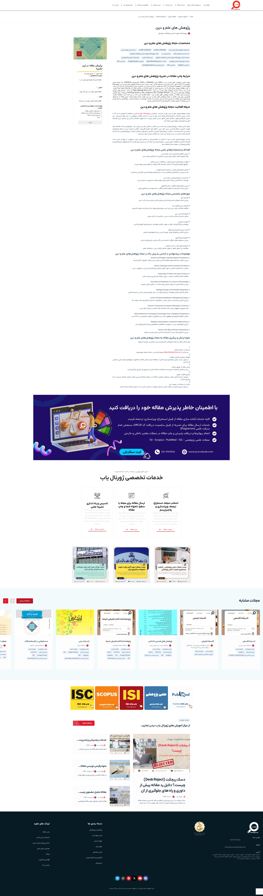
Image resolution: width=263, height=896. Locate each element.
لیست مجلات (157, 5)
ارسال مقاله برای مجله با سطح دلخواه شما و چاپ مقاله (131, 506)
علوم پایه (99, 847)
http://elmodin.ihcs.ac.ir (173, 352)
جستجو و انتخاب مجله (194, 5)
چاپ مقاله (46, 832)
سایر (98, 117)
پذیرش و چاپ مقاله (93, 115)
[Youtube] (140, 878)
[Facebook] (145, 878)
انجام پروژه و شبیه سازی (41, 843)
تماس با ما (115, 5)
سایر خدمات (168, 5)
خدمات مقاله (181, 5)
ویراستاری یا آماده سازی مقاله (90, 113)
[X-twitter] (134, 878)
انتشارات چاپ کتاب (43, 838)
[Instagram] (123, 878)
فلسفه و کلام (160, 17)
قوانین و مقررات (44, 860)
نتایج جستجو (183, 17)
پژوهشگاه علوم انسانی (142, 114)
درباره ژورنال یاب (128, 5)
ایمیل (99, 87)
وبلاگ (48, 854)
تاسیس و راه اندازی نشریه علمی (97, 505)
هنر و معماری (97, 852)
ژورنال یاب (206, 5)
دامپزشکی (99, 863)
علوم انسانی (172, 17)
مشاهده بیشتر (25, 601)
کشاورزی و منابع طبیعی (94, 858)
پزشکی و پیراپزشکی (95, 830)
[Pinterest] (128, 878)
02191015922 (235, 840)
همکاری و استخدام (142, 5)
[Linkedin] (117, 878)
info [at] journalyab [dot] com (235, 847)
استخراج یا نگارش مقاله (92, 111)
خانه (191, 17)
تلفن (99, 97)
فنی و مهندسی (97, 835)
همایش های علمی (43, 849)
